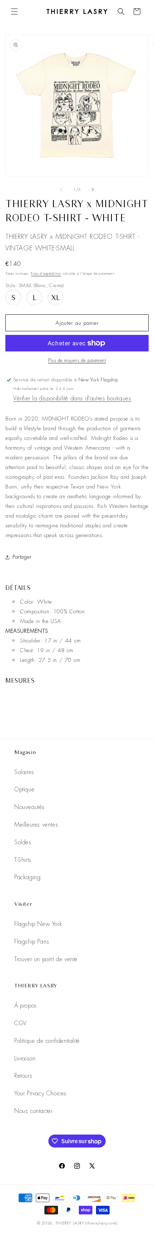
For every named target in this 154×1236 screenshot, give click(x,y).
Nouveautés (29, 807)
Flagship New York (38, 924)
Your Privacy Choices (40, 1093)
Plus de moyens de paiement (77, 360)
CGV (20, 1023)
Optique (24, 789)
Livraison (24, 1058)
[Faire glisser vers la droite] (93, 189)
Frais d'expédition (46, 273)
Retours (23, 1076)
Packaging (27, 877)
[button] (14, 11)
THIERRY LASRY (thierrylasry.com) (86, 1223)
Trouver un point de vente (46, 959)
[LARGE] (34, 297)
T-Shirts (23, 860)
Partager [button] (22, 557)
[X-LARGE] (55, 297)
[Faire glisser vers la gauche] (61, 189)
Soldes (23, 842)
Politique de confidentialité (47, 1041)
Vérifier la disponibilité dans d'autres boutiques (72, 398)
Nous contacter (33, 1111)
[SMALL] (13, 297)
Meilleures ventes (36, 824)
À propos (25, 1005)
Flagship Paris (31, 941)
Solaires (24, 772)
